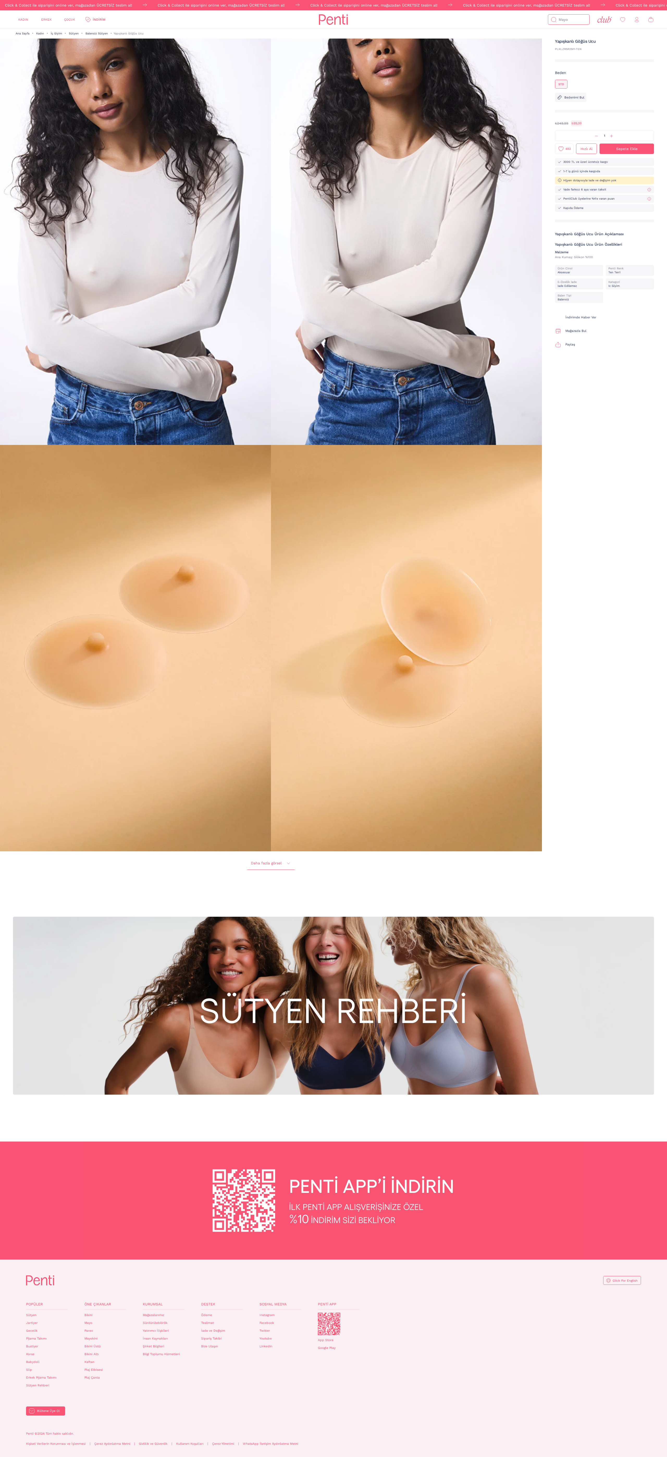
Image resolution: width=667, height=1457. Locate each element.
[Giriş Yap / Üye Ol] (637, 19)
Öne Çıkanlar (97, 1304)
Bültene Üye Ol (48, 1411)
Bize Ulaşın (209, 1346)
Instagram (267, 1315)
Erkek (46, 19)
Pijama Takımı (36, 1338)
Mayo (88, 1323)
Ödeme (206, 1315)
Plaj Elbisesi (93, 1370)
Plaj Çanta (92, 1377)
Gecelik (32, 1330)
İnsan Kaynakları (155, 1338)
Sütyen (74, 33)
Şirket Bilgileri (153, 1346)
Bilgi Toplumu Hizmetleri (161, 1354)
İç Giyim (56, 33)
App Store (326, 1340)
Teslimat (207, 1323)
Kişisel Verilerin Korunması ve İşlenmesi (56, 1444)
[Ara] (554, 19)
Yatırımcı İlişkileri (156, 1330)
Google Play (327, 1348)
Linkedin (266, 1346)
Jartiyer (32, 1323)
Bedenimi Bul (574, 97)
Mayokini (90, 1338)
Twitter (265, 1330)
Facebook (267, 1323)
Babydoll (33, 1362)
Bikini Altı (91, 1354)
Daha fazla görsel (266, 863)
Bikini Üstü (92, 1346)
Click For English (625, 1280)
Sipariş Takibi (211, 1338)
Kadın (23, 19)
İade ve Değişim (213, 1330)
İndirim (99, 19)
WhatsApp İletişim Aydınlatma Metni (270, 1444)
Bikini (88, 1315)
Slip (29, 1370)
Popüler (34, 1304)
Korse (30, 1354)
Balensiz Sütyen (96, 33)
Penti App (327, 1304)
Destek (208, 1304)
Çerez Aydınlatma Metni (112, 1444)
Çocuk (69, 19)
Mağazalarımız (153, 1315)
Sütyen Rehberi (37, 1385)
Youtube (266, 1338)
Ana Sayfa (22, 33)
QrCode (329, 1324)
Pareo (88, 1330)
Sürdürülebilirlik (155, 1323)
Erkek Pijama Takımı (41, 1377)
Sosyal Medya (273, 1304)
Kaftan (89, 1362)
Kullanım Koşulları (189, 1444)
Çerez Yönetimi (223, 1444)
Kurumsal (153, 1304)
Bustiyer (32, 1346)
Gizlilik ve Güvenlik (153, 1444)
